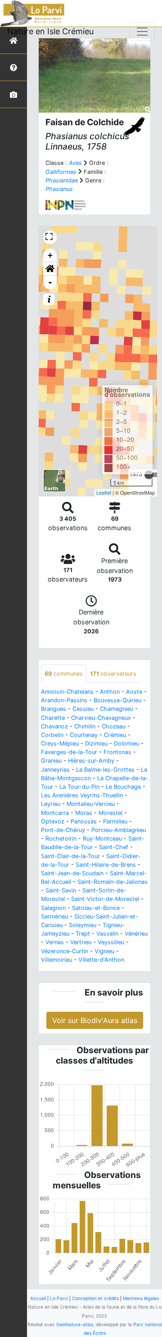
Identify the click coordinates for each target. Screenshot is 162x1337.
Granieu (51, 760)
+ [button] (50, 255)
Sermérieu (54, 916)
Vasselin (107, 933)
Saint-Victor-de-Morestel (105, 899)
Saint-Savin (60, 890)
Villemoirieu (56, 959)
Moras (83, 812)
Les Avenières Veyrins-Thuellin (82, 795)
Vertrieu (80, 942)
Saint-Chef (113, 847)
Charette (53, 717)
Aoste (134, 691)
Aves (75, 162)
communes (64, 673)
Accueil (38, 1298)
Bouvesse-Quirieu (117, 700)
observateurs (113, 673)
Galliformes (60, 171)
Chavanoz (54, 726)
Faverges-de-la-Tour (69, 752)
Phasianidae (61, 180)
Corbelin (52, 735)
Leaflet (103, 492)
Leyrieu (50, 803)
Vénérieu (136, 933)
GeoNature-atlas (74, 1324)
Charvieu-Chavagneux (101, 717)
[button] (50, 269)
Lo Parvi (59, 1298)
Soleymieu (82, 925)
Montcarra (55, 812)
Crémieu (115, 735)
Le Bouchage (123, 786)
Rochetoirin (60, 838)
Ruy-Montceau (102, 838)
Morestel (110, 812)
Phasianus (59, 189)
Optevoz (52, 821)
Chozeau (114, 726)
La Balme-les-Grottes (105, 769)
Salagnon (53, 908)
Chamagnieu (116, 708)
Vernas (54, 942)
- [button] (50, 282)
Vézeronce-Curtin (64, 951)
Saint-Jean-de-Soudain (72, 873)
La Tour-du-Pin (79, 786)
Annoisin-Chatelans (67, 691)
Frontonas (117, 752)
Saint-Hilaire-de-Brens (106, 864)
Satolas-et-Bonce (96, 908)
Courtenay (84, 735)
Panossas (84, 821)
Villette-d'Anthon (101, 959)
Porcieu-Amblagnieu (118, 830)
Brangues (53, 708)
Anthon (110, 691)
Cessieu (83, 708)
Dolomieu (126, 743)
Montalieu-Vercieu (91, 803)
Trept (83, 933)
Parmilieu (115, 821)
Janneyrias (55, 769)
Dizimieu (96, 743)
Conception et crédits (95, 1298)
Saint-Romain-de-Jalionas (112, 881)
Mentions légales (141, 1298)
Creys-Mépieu (60, 743)
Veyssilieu (111, 942)
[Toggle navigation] (142, 32)
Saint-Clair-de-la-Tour (70, 856)
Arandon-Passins (64, 700)
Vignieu (104, 951)
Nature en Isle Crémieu (50, 31)
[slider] (148, 474)
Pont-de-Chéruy (63, 830)
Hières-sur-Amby (91, 760)
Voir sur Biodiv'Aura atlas (94, 1020)
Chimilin (84, 726)
